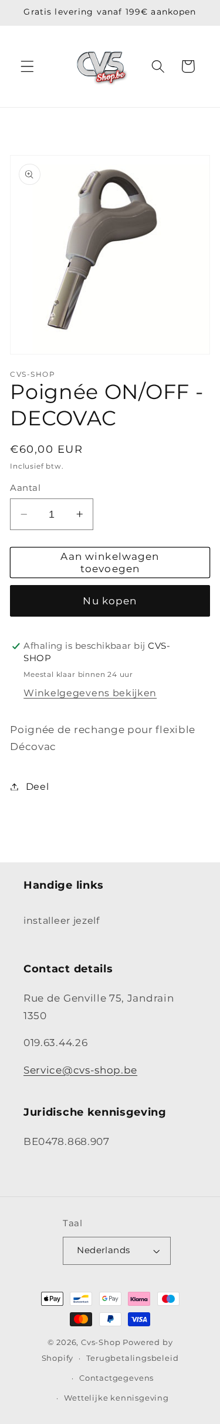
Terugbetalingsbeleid (132, 1358)
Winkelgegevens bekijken (90, 693)
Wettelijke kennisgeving (116, 1398)
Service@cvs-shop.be (80, 1070)
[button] (27, 66)
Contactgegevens (116, 1378)
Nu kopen (110, 600)
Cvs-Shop (100, 1342)
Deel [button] (37, 786)
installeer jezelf (61, 920)
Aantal (25, 488)
